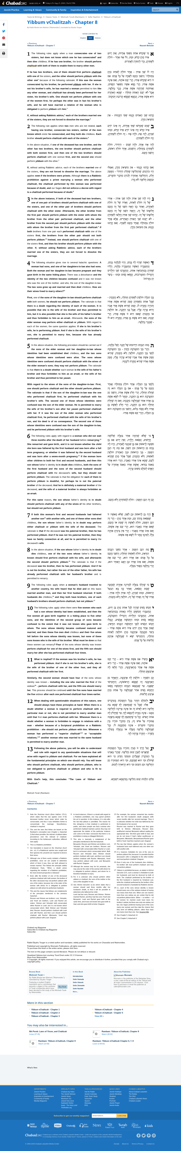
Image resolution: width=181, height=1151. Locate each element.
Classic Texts (51, 17)
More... (75, 992)
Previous (41, 44)
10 (46, 239)
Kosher (112, 1099)
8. (71, 814)
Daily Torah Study (91, 1096)
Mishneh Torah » (36, 975)
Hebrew (98, 38)
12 (100, 439)
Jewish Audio (114, 1105)
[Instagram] (154, 1136)
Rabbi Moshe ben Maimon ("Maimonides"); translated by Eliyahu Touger (55, 27)
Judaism (96, 1137)
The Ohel (132, 1096)
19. (115, 915)
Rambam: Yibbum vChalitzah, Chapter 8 (120, 1031)
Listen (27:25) (34, 1034)
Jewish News (66, 1096)
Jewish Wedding (115, 1094)
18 (35, 685)
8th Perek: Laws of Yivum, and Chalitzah (48, 1031)
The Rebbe (133, 1094)
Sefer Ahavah (78, 982)
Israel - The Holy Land (69, 1105)
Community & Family (56, 9)
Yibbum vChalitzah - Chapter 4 (109, 1009)
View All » (99, 1016)
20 (39, 737)
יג (152, 749)
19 (82, 733)
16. (115, 862)
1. (28, 814)
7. (28, 891)
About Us (125, 1144)
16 (53, 596)
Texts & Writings (34, 17)
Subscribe (88, 1099)
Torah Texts (123, 1125)
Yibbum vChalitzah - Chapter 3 (45, 1016)
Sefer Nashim (94, 17)
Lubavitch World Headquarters (112, 1134)
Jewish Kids (149, 1125)
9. (71, 839)
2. (28, 829)
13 (79, 456)
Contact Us (150, 1144)
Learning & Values (33, 9)
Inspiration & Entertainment (84, 9)
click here (74, 948)
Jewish (104, 1137)
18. (115, 888)
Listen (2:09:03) (99, 1044)
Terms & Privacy (137, 1144)
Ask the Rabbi (127, 3)
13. (115, 814)
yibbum (77, 84)
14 (45, 518)
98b (144, 912)
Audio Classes (84, 1125)
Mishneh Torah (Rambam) (72, 17)
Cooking (110, 1125)
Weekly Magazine (40, 1101)
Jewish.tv (58, 1125)
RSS (86, 1105)
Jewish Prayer (114, 1103)
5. (28, 858)
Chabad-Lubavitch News (138, 1099)
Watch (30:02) (107, 1034)
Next (147, 44)
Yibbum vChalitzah (112, 17)
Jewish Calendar (91, 1094)
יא (151, 660)
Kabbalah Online (67, 1103)
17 (94, 600)
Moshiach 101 (66, 1099)
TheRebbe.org (66, 1108)
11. (72, 877)
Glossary (88, 1103)
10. (72, 866)
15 (69, 561)
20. (115, 918)
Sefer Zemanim (79, 985)
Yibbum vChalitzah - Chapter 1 (45, 1009)
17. (115, 870)
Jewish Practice (11, 9)
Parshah (112, 1101)
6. (28, 876)
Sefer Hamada (78, 979)
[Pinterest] (149, 1136)
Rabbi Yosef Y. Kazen (74, 1137)
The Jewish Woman (68, 1094)
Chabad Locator (135, 1101)
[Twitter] (144, 1136)
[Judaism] (14, 3)
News (97, 1125)
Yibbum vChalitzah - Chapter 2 (45, 1013)
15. (115, 852)
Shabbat (112, 1096)
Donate (160, 3)
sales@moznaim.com (122, 987)
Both (90, 38)
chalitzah (96, 72)
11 (64, 290)
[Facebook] (139, 1136)
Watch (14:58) (43, 1044)
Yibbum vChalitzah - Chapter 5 (109, 1013)
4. (28, 848)
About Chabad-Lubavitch (138, 1092)
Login (104, 3)
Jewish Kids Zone (67, 1101)
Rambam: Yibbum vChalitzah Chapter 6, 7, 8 (113, 1041)
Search (87, 1101)
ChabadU (71, 1125)
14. (115, 844)
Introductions (78, 976)
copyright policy (33, 962)
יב (151, 701)
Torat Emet (59, 955)
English (83, 38)
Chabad (65, 1134)
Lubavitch (71, 1134)
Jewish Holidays (115, 1092)
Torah (91, 1137)
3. (28, 845)
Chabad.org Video (67, 1092)
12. (72, 885)
